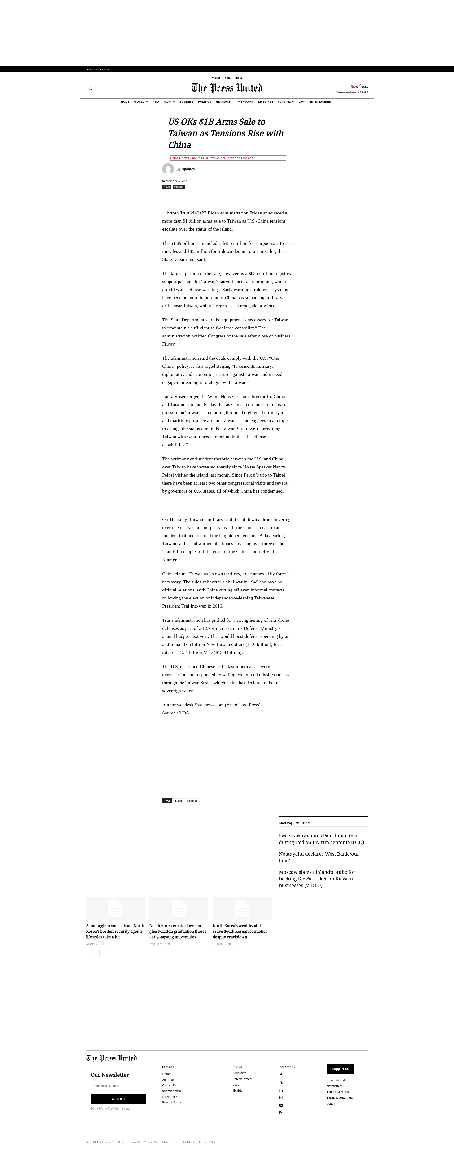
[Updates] (169, 169)
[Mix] (293, 197)
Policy (331, 1104)
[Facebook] (195, 197)
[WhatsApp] (228, 197)
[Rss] (281, 1113)
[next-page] (97, 953)
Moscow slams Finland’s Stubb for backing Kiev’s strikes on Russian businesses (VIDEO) (317, 878)
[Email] (261, 197)
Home (174, 158)
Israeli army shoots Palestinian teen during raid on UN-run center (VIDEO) (321, 838)
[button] (90, 88)
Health (237, 1091)
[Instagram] (281, 1098)
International (336, 1080)
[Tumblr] (271, 197)
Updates (188, 169)
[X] (206, 197)
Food (236, 1085)
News (185, 158)
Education (239, 1073)
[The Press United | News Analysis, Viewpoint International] (227, 88)
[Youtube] (281, 1105)
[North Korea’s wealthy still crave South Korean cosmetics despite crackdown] (242, 908)
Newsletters (334, 1086)
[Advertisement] (227, 33)
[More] (381, 197)
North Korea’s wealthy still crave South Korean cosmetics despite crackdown (240, 931)
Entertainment (242, 1079)
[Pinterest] (250, 197)
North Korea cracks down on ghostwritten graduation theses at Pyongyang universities (177, 931)
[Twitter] (281, 1082)
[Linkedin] (239, 197)
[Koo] (369, 197)
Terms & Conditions (340, 1098)
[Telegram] (282, 197)
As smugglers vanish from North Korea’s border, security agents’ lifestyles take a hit (115, 931)
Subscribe (118, 1099)
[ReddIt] (217, 197)
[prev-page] (89, 953)
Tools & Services (338, 1092)
